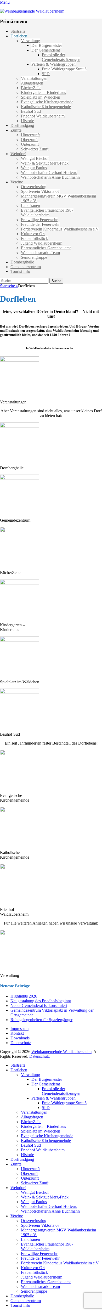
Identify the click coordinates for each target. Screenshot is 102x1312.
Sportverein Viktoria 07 (40, 191)
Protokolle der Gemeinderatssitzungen (61, 57)
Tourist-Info (20, 271)
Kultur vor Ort (33, 234)
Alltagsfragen (32, 83)
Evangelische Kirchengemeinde (47, 102)
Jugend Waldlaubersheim (41, 243)
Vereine (16, 182)
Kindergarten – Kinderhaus (43, 92)
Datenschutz (20, 1042)
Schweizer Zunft (34, 149)
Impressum (19, 1028)
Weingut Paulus (34, 168)
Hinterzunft (30, 135)
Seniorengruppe (34, 257)
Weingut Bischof (35, 158)
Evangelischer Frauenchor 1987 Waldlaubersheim (47, 212)
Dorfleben (18, 36)
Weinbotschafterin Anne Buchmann (50, 177)
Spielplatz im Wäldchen (40, 97)
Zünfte (15, 130)
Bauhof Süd (31, 111)
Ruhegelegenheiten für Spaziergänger (41, 1019)
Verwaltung (30, 40)
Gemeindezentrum (25, 266)
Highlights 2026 (23, 996)
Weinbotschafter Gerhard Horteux (49, 172)
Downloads (20, 1038)
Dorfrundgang (22, 125)
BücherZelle (31, 88)
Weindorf (18, 153)
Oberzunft (29, 139)
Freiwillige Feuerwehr (39, 219)
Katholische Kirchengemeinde (46, 106)
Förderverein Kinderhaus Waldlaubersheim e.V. (60, 229)
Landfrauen (30, 205)
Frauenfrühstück (34, 238)
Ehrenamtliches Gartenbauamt (46, 248)
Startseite (17, 31)
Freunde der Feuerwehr (40, 224)
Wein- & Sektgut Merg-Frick (45, 163)
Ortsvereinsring (33, 186)
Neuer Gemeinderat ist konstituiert (38, 1005)
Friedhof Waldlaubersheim (43, 116)
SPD (46, 73)
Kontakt (17, 1033)
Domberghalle (22, 262)
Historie (27, 121)
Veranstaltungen (34, 78)
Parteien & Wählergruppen (53, 64)
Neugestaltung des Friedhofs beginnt (40, 1001)
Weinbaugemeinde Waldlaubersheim (61, 1051)
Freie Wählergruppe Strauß (64, 69)
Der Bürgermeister (46, 45)
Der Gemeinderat (45, 50)
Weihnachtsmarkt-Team (40, 252)
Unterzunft (30, 144)
